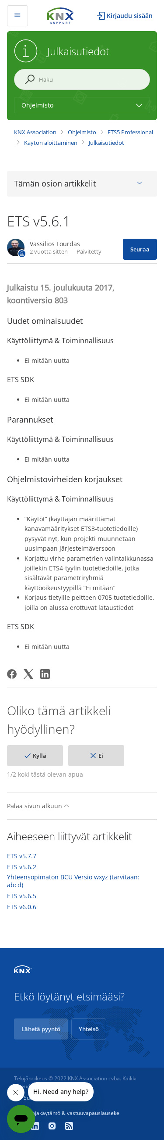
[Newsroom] (69, 1127)
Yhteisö (89, 1029)
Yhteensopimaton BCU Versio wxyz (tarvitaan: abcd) (73, 881)
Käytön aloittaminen (50, 143)
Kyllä (39, 756)
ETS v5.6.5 (21, 896)
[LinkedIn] (45, 674)
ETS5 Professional (130, 132)
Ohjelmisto (82, 132)
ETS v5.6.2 (21, 867)
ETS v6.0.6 (21, 907)
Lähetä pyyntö (40, 1029)
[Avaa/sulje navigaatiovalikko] (17, 15)
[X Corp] (28, 674)
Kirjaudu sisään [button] (130, 15)
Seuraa (140, 249)
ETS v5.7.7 (21, 856)
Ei (100, 756)
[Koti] (60, 15)
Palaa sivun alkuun (35, 806)
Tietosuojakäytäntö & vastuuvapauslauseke (66, 1113)
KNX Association (35, 132)
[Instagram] (53, 1127)
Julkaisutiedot (106, 143)
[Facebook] (12, 674)
